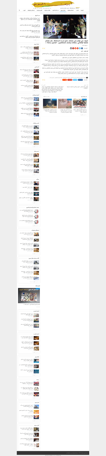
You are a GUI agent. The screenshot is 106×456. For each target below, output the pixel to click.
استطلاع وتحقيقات (31, 10)
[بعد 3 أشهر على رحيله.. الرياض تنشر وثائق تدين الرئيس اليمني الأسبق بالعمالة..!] (36, 234)
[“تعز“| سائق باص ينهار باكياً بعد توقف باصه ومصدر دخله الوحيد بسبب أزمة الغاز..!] (36, 71)
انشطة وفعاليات (70, 10)
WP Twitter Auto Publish (48, 455)
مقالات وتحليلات (47, 10)
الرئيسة (82, 10)
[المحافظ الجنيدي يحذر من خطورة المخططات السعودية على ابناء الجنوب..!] (36, 110)
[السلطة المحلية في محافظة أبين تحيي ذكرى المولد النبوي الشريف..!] (36, 104)
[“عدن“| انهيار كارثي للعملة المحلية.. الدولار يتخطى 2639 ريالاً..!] (36, 315)
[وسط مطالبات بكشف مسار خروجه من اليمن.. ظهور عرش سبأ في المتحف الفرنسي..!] (36, 429)
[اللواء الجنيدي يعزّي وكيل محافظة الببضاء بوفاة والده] (36, 115)
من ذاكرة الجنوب (55, 10)
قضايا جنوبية (63, 10)
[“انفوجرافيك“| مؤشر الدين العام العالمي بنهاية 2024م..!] (29, 295)
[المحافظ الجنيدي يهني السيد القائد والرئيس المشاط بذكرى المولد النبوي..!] (36, 99)
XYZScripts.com (58, 455)
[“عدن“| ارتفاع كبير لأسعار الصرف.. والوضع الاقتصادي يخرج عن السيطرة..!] (36, 320)
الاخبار (77, 10)
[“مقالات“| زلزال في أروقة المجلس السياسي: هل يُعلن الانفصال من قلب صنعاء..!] (36, 183)
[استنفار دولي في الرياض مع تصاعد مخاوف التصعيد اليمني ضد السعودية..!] (36, 155)
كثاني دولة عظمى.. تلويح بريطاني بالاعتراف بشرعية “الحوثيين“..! (77, 87)
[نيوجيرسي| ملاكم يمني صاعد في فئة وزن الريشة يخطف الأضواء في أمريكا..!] (36, 394)
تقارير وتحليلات (39, 10)
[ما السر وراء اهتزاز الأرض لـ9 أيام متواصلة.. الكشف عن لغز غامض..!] (36, 361)
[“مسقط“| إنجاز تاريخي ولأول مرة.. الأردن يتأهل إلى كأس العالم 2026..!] (36, 389)
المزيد (24, 10)
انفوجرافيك (37, 288)
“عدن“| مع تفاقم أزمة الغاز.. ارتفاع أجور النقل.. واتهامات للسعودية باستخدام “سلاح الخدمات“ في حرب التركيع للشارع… (30, 19)
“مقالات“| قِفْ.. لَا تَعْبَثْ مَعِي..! (27, 187)
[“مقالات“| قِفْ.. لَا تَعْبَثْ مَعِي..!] (36, 189)
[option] (29, 297)
